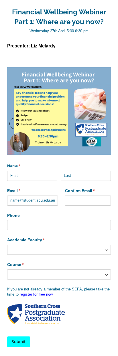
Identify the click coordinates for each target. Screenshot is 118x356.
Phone (13, 215)
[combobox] (59, 250)
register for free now (36, 294)
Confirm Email (88, 190)
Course (23, 264)
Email (22, 190)
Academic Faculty (34, 240)
